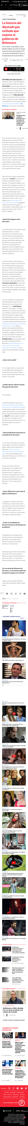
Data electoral (12, 9)
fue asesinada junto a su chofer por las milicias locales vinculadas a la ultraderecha (12, 345)
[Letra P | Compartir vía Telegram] (20, 593)
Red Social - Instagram (17, 1088)
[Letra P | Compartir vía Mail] (24, 593)
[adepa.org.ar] (18, 1111)
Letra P (5, 15)
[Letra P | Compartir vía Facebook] (16, 593)
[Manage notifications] (24, 1117)
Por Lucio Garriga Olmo (6, 60)
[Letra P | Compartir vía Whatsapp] (7, 593)
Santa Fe (9, 1094)
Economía (13, 1092)
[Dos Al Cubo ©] (7, 1111)
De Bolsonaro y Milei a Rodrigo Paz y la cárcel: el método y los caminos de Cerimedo (13, 1010)
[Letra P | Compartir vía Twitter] (11, 593)
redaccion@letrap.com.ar (19, 1121)
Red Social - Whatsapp (26, 1088)
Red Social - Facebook (13, 1088)
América (11, 15)
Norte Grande (7, 1096)
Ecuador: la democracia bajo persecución (14, 1020)
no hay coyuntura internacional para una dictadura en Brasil (13, 451)
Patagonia (15, 1096)
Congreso (22, 1096)
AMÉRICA (8, 598)
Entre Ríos (16, 1094)
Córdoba (22, 1094)
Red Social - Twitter (9, 1088)
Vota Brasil (15, 598)
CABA (4, 1094)
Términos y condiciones (13, 1122)
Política (6, 1092)
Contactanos (3, 1088)
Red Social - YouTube (22, 1088)
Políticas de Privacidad (22, 1123)
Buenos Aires (20, 1092)
